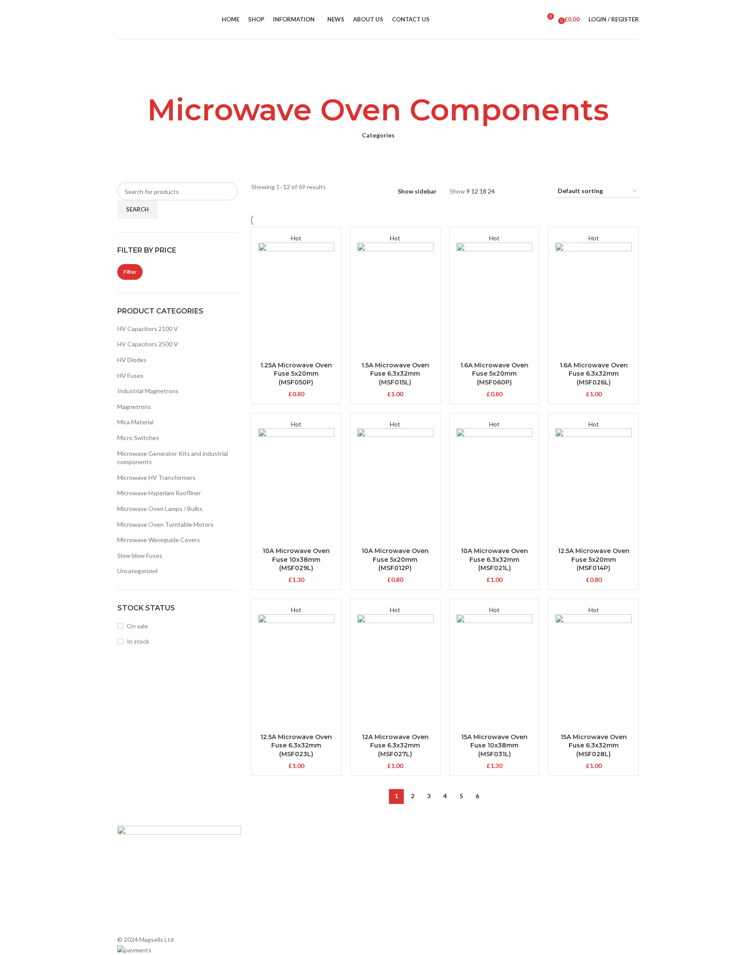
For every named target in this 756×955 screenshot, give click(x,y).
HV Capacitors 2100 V (147, 328)
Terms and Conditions (280, 908)
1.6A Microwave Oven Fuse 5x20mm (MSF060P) (494, 373)
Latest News (267, 892)
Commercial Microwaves (415, 892)
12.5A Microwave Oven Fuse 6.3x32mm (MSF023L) (296, 745)
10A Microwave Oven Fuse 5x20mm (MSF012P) (395, 559)
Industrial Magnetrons (147, 391)
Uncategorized (137, 570)
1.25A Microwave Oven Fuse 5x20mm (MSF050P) (296, 373)
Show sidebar (417, 191)
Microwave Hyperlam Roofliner (159, 493)
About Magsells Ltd (276, 848)
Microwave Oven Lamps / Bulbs (160, 508)
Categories (378, 135)
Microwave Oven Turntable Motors (165, 524)
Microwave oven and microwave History (436, 863)
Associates (265, 863)
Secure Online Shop (277, 877)
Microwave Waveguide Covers (158, 539)
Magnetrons (134, 406)
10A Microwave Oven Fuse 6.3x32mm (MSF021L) (494, 559)
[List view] (512, 191)
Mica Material (135, 422)
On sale (137, 626)
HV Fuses (130, 375)
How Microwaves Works (415, 848)
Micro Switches (138, 437)
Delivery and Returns (278, 923)
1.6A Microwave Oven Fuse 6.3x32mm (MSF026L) (594, 373)
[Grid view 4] (540, 191)
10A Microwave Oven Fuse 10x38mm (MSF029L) (296, 559)
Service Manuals (404, 908)
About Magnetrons (408, 877)
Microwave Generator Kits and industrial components (172, 458)
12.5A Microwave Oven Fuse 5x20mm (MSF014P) (594, 559)
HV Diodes (132, 359)
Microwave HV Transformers (156, 477)
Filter (129, 271)
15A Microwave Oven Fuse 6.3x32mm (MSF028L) (593, 745)
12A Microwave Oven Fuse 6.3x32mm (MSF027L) (395, 745)
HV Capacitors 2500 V (147, 344)
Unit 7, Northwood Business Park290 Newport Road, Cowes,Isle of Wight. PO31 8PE (560, 895)
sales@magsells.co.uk (561, 867)
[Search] (534, 19)
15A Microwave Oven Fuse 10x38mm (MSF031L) (494, 745)
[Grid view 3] (526, 191)
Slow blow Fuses (139, 555)
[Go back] (378, 77)
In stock (138, 641)
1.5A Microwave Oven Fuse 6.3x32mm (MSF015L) (395, 373)
